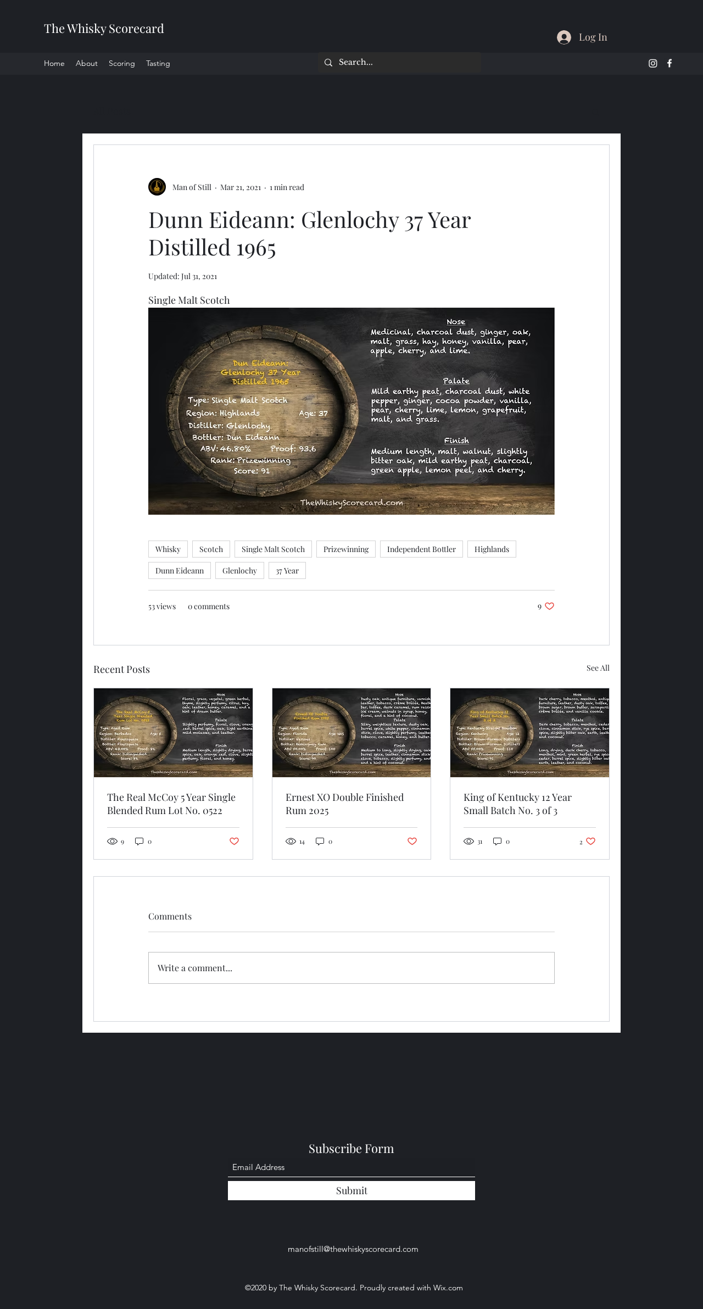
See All (598, 667)
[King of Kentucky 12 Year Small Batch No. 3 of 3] (529, 732)
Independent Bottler (421, 549)
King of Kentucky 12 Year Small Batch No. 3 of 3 (518, 803)
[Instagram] (653, 63)
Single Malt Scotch (273, 549)
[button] (595, 111)
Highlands (492, 549)
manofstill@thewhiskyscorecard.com (353, 1249)
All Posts (112, 111)
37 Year (287, 570)
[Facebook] (669, 63)
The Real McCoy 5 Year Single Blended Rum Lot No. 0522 (171, 803)
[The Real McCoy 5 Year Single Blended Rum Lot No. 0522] (173, 732)
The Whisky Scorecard (104, 28)
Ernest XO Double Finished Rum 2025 (345, 803)
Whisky (168, 549)
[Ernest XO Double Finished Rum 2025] (351, 732)
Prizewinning (346, 549)
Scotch (211, 549)
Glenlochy (239, 570)
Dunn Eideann (179, 570)
